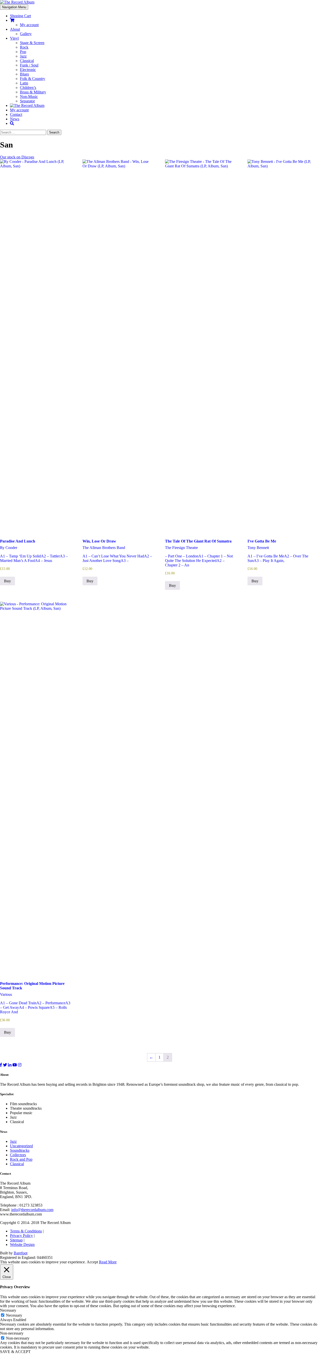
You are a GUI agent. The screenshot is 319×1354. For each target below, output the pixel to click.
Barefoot (20, 1253)
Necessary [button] (8, 1310)
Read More (108, 1262)
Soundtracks (19, 1150)
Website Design (22, 1244)
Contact (16, 114)
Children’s (28, 87)
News (14, 119)
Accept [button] (92, 1262)
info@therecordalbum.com (32, 1210)
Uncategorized (21, 1146)
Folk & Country (32, 78)
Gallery (26, 34)
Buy (7, 581)
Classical (27, 61)
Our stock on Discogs (17, 157)
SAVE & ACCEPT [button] (15, 1352)
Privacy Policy (21, 1235)
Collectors (18, 1155)
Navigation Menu (14, 7)
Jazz (23, 56)
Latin (24, 83)
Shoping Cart (20, 16)
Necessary (14, 1315)
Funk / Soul (29, 65)
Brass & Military (33, 92)
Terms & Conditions (26, 1231)
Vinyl (14, 38)
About (15, 29)
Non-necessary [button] (11, 1333)
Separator (27, 101)
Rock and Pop (21, 1159)
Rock (24, 47)
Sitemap (16, 1240)
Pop (23, 52)
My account (29, 25)
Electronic (28, 70)
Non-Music (29, 96)
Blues (24, 74)
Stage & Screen (32, 43)
